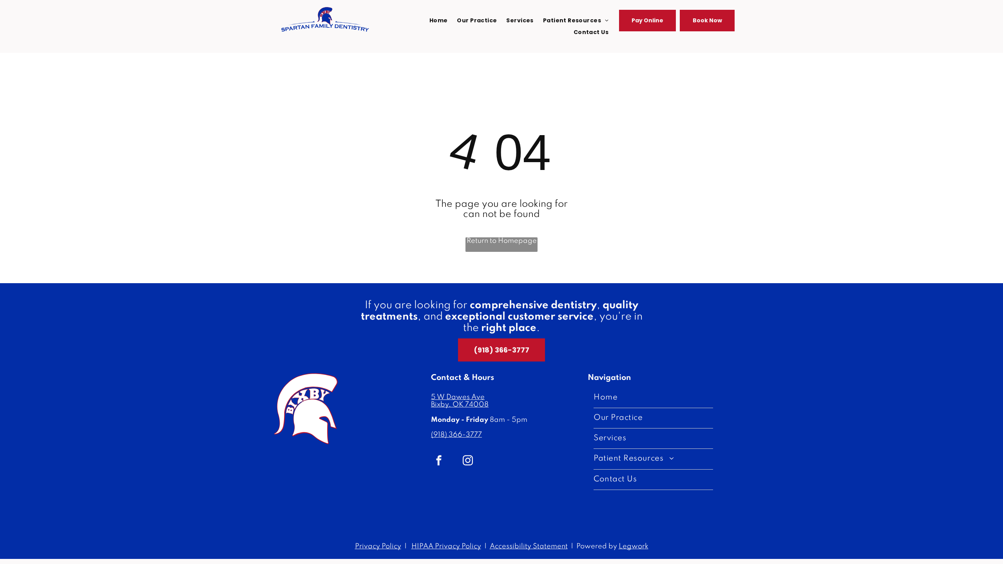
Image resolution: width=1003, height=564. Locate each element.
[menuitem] (439, 20)
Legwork (633, 546)
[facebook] (439, 461)
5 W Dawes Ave (458, 397)
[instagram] (468, 461)
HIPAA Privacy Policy (446, 546)
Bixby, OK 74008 (460, 404)
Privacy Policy (378, 546)
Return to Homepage (502, 240)
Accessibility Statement (529, 546)
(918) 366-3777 (456, 434)
